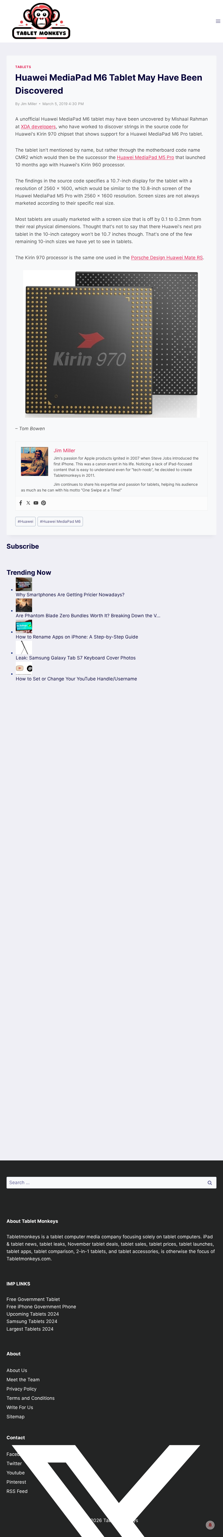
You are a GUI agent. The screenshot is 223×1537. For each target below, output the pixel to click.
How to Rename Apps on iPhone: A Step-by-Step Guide (77, 637)
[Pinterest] (43, 503)
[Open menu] (218, 21)
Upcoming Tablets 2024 (33, 1314)
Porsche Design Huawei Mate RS (167, 257)
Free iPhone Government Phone (41, 1306)
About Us (17, 1370)
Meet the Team (23, 1379)
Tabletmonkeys (23, 1236)
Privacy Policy (21, 1389)
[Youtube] (35, 503)
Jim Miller (29, 104)
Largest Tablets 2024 (30, 1329)
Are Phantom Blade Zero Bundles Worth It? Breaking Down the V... (88, 615)
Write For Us (20, 1407)
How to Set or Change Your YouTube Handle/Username (76, 679)
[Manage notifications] (210, 1525)
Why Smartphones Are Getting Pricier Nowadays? (70, 594)
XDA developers (38, 126)
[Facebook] (20, 503)
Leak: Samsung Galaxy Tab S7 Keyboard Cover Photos (76, 658)
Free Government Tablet (33, 1299)
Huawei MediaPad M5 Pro (145, 157)
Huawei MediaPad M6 (60, 521)
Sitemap (15, 1416)
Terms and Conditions (31, 1398)
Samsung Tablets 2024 (32, 1321)
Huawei (25, 521)
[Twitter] (28, 503)
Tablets (23, 67)
